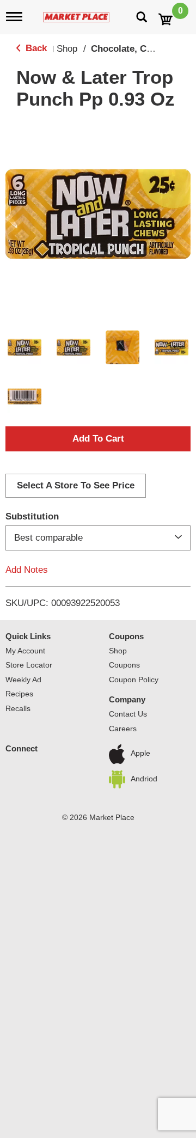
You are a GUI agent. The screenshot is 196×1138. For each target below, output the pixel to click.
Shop (67, 49)
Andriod (144, 778)
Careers (123, 728)
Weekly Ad (23, 679)
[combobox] (98, 538)
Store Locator (28, 664)
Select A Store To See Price (75, 485)
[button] (24, 347)
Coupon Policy (133, 679)
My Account (25, 650)
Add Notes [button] (26, 570)
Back (35, 48)
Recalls (17, 708)
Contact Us (128, 713)
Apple (140, 753)
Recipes (19, 693)
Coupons (126, 636)
